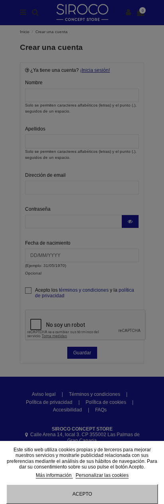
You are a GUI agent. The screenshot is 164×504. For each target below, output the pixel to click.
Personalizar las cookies (102, 475)
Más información (54, 475)
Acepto (82, 494)
